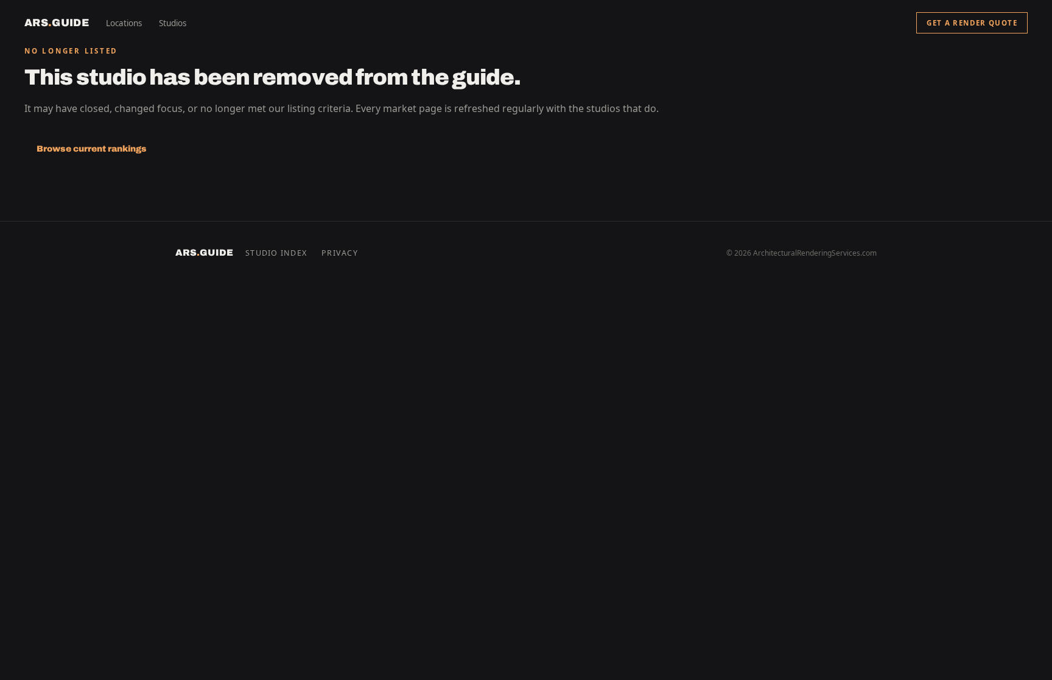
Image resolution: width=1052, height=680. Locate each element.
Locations (124, 23)
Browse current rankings (92, 148)
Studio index (276, 253)
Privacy (339, 253)
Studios (172, 23)
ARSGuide (56, 23)
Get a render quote (972, 22)
